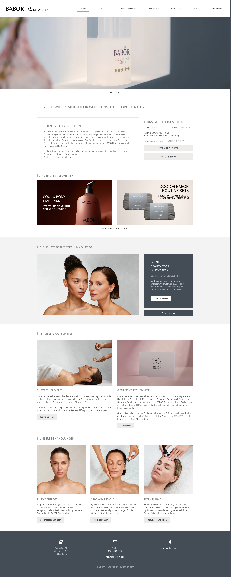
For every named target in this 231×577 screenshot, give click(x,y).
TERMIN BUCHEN (169, 148)
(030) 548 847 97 (176, 141)
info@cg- (150, 416)
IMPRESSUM (112, 567)
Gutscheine (216, 8)
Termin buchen (169, 313)
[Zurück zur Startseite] (27, 9)
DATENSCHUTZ (127, 567)
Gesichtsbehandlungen (50, 520)
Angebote (154, 8)
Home (83, 8)
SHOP (195, 8)
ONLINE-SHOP (168, 156)
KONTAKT (100, 567)
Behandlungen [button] (128, 8)
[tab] (108, 92)
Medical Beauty (101, 520)
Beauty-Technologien (157, 520)
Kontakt (175, 8)
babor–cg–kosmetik (168, 548)
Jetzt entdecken (161, 298)
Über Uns (103, 8)
